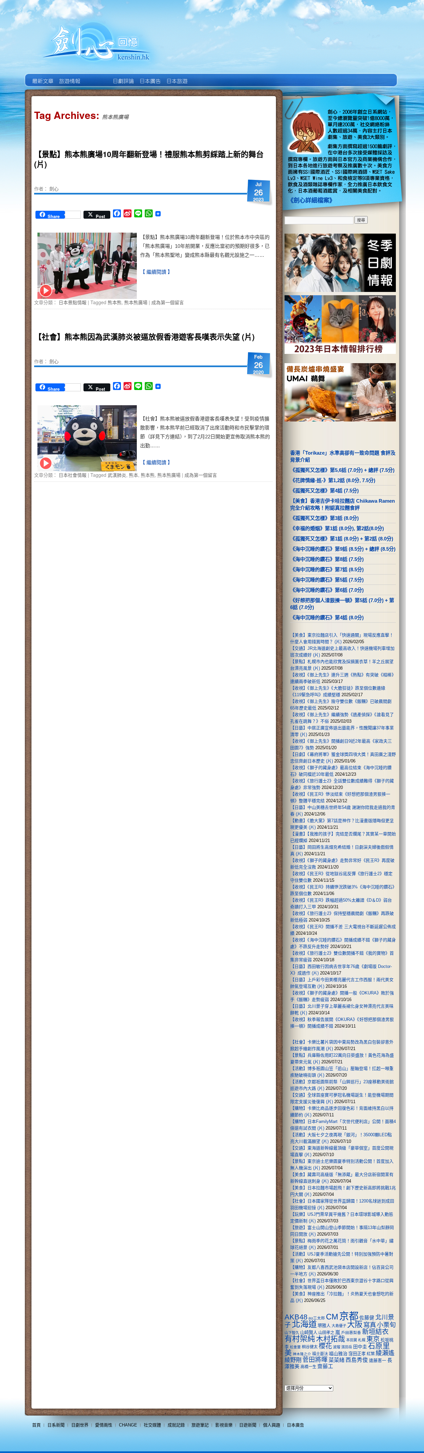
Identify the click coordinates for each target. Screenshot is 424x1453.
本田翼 (351, 1340)
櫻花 (325, 1346)
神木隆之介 (302, 1354)
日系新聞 (56, 1425)
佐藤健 (366, 1317)
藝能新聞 (69, 76)
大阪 (354, 1324)
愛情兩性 (103, 1425)
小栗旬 (386, 1324)
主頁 (42, 76)
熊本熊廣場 (135, 302)
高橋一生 (308, 1367)
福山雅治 (338, 1353)
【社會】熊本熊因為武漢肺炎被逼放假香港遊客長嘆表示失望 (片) (144, 336)
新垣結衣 (375, 1331)
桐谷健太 (310, 1347)
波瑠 (336, 1347)
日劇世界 (122, 76)
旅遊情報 (95, 76)
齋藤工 (325, 1366)
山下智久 (292, 1333)
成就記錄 (176, 1425)
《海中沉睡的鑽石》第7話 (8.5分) (327, 569)
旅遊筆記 (200, 1425)
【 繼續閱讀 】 (156, 272)
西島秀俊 (356, 1360)
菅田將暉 (315, 1359)
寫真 (369, 1324)
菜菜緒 (336, 1360)
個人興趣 (271, 1425)
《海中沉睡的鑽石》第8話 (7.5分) (327, 559)
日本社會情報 (72, 475)
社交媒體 (152, 1425)
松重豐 (295, 1347)
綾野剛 (293, 1360)
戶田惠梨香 (351, 1332)
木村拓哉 (330, 1339)
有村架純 (300, 1338)
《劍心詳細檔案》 (311, 200)
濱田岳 (346, 1347)
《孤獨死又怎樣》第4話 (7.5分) (324, 490)
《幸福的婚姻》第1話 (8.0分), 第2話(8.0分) (337, 528)
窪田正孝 (357, 1353)
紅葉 (371, 1354)
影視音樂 (224, 1425)
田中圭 (360, 1346)
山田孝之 (326, 1332)
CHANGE (128, 1425)
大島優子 (339, 1326)
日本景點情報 (72, 302)
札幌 (361, 1340)
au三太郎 (316, 1318)
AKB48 (296, 1317)
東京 (373, 1339)
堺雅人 (324, 1325)
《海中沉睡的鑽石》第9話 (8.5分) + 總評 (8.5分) (343, 549)
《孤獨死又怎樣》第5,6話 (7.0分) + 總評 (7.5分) (342, 470)
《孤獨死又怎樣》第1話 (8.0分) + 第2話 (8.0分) (341, 538)
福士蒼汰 (320, 1354)
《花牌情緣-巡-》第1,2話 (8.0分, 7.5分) (332, 480)
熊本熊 (115, 302)
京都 (348, 1316)
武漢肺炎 (117, 475)
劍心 (54, 188)
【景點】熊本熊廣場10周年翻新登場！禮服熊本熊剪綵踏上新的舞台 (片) (149, 158)
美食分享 (203, 76)
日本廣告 (149, 76)
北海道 (304, 1324)
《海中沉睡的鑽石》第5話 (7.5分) (327, 580)
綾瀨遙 (385, 1353)
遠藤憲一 (377, 1360)
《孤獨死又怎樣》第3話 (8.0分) (324, 518)
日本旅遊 (176, 76)
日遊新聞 (247, 1425)
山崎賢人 (308, 1332)
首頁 (36, 1425)
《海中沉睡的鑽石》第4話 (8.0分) (327, 617)
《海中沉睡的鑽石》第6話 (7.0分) (327, 590)
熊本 (133, 475)
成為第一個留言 (167, 302)
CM (332, 1317)
